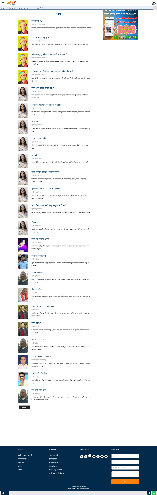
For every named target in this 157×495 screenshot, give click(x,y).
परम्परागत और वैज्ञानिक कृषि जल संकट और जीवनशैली (52, 71)
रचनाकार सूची (53, 455)
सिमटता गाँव (36, 289)
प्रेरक (27, 8)
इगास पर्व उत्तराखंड (39, 138)
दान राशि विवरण (54, 466)
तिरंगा (34, 222)
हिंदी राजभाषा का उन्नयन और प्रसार (46, 189)
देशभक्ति (9, 8)
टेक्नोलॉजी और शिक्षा (39, 373)
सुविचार (16, 8)
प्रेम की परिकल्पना (39, 256)
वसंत (2, 8)
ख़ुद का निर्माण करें (38, 340)
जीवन (43, 8)
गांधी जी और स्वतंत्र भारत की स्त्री (45, 172)
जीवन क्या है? (37, 21)
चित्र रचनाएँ (53, 459)
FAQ (20, 470)
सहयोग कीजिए (53, 462)
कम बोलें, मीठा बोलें (39, 390)
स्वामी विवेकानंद (37, 272)
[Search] (3, 493)
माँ (32, 8)
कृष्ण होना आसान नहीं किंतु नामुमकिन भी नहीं (49, 205)
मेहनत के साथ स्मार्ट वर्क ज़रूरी (43, 306)
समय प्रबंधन (36, 323)
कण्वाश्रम (35, 121)
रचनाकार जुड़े (22, 459)
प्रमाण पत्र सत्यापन (55, 470)
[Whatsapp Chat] (154, 493)
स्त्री (37, 8)
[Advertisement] (64, 431)
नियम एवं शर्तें (80, 488)
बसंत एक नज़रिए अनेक (40, 239)
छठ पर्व (34, 155)
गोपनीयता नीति (71, 488)
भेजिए (125, 481)
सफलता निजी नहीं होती (40, 37)
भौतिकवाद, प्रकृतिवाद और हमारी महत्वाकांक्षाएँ (49, 54)
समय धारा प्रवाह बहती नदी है (43, 88)
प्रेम (22, 8)
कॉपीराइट (86, 488)
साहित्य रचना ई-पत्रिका (56, 473)
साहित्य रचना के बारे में (25, 455)
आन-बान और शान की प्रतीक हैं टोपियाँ (47, 105)
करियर (20, 466)
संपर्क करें (21, 462)
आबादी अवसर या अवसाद (41, 356)
